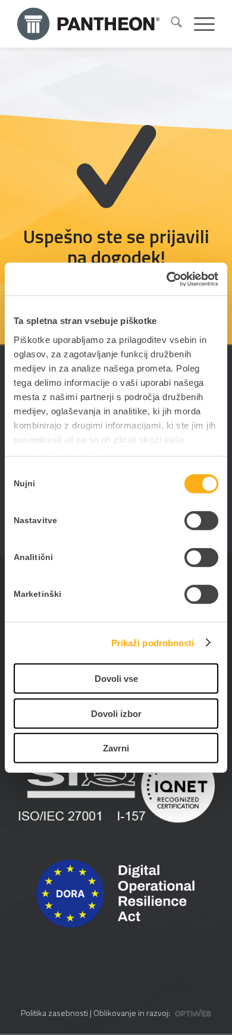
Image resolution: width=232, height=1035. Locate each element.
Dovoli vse (116, 679)
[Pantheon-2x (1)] (89, 24)
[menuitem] (170, 24)
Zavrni (116, 748)
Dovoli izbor (116, 713)
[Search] (170, 24)
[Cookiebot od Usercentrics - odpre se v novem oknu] (166, 279)
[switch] (201, 520)
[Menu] (198, 24)
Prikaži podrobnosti (153, 642)
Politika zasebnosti (54, 1012)
